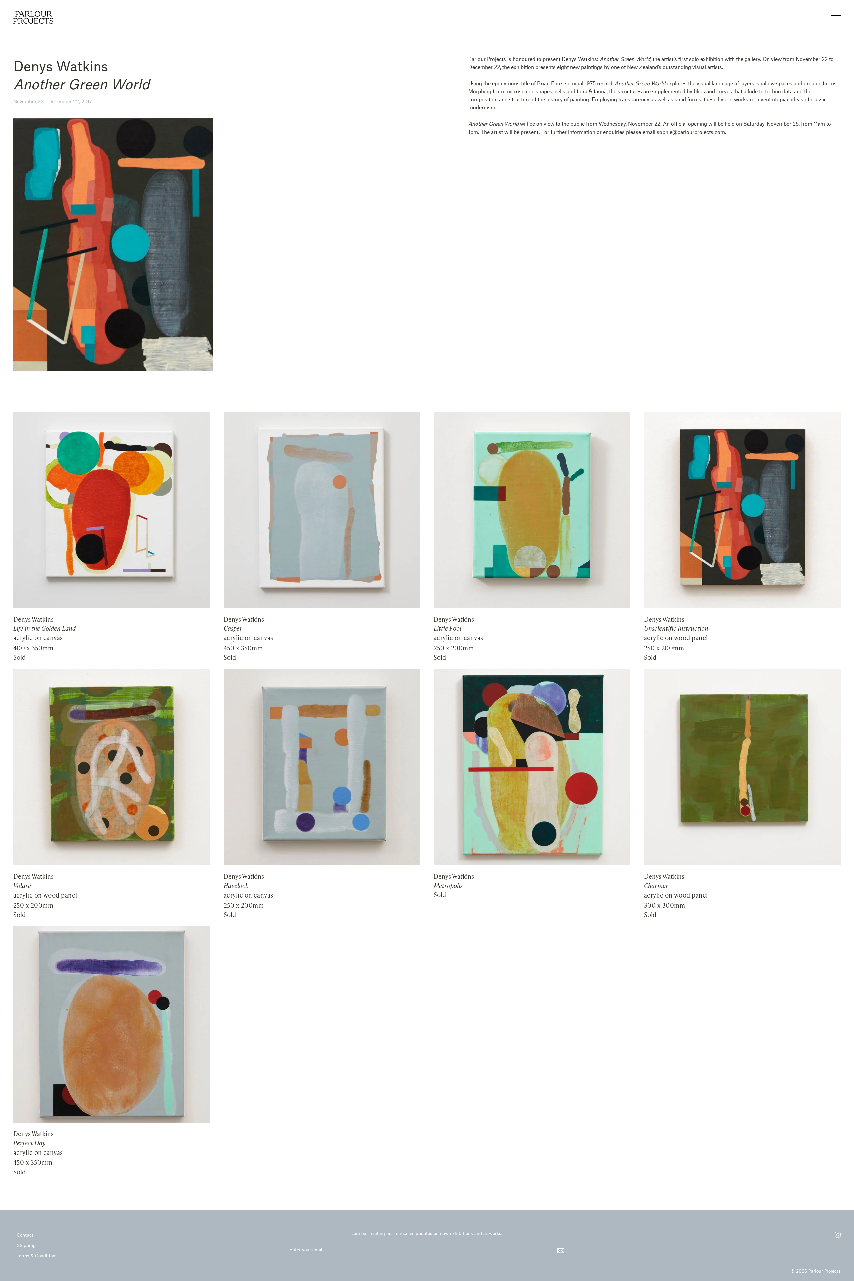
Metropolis (448, 885)
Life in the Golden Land (44, 628)
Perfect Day (29, 1143)
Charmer (656, 885)
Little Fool (447, 628)
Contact (25, 1235)
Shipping (26, 1245)
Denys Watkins (33, 619)
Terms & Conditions (37, 1255)
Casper (233, 628)
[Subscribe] (560, 1250)
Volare (22, 885)
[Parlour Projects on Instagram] (834, 1237)
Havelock (236, 885)
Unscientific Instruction (676, 628)
